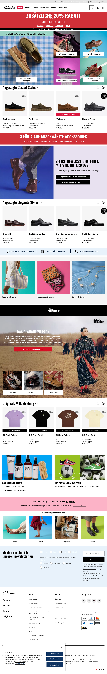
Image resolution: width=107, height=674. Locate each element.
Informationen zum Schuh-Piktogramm (37, 618)
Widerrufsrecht (33, 639)
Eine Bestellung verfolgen (36, 635)
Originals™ (44, 7)
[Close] (61, 647)
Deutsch (45, 563)
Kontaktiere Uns (33, 599)
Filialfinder (32, 627)
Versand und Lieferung (35, 607)
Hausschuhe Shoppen (45, 297)
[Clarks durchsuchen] (92, 8)
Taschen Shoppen (9, 297)
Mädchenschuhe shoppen (88, 486)
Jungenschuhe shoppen (65, 486)
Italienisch (69, 563)
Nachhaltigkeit (59, 623)
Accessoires (63, 7)
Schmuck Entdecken (49, 141)
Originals (59, 26)
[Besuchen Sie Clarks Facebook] (84, 601)
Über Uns (58, 599)
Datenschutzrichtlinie (89, 569)
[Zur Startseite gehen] (9, 7)
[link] (15, 111)
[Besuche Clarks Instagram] (89, 601)
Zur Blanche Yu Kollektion (33, 349)
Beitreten (93, 560)
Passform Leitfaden (34, 623)
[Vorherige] (98, 87)
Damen (35, 7)
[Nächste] (103, 87)
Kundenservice (33, 603)
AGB (68, 26)
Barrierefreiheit (59, 611)
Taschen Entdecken (30, 141)
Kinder (53, 7)
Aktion (19, 7)
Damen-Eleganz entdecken (72, 182)
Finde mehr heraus (79, 505)
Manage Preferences (54, 664)
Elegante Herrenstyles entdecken (73, 177)
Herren (28, 7)
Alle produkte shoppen (69, 141)
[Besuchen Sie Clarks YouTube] (99, 601)
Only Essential (55, 659)
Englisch (46, 567)
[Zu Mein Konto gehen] (97, 7)
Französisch (57, 563)
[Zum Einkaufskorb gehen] (102, 7)
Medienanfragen (60, 607)
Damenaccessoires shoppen (14, 486)
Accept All (55, 654)
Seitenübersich (59, 615)
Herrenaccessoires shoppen (14, 490)
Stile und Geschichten (61, 619)
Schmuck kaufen (78, 297)
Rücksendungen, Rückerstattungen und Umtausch (39, 612)
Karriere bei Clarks (60, 603)
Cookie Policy (20, 663)
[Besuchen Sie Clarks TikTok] (94, 601)
